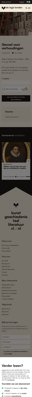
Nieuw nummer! (6, 2)
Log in (4, 370)
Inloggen (21, 2)
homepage (10, 380)
